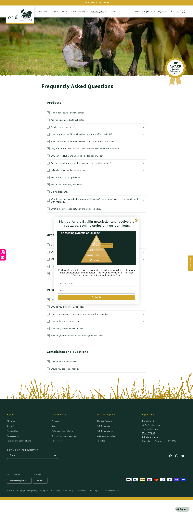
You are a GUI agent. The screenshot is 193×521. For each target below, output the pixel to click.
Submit (96, 297)
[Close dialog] (135, 220)
